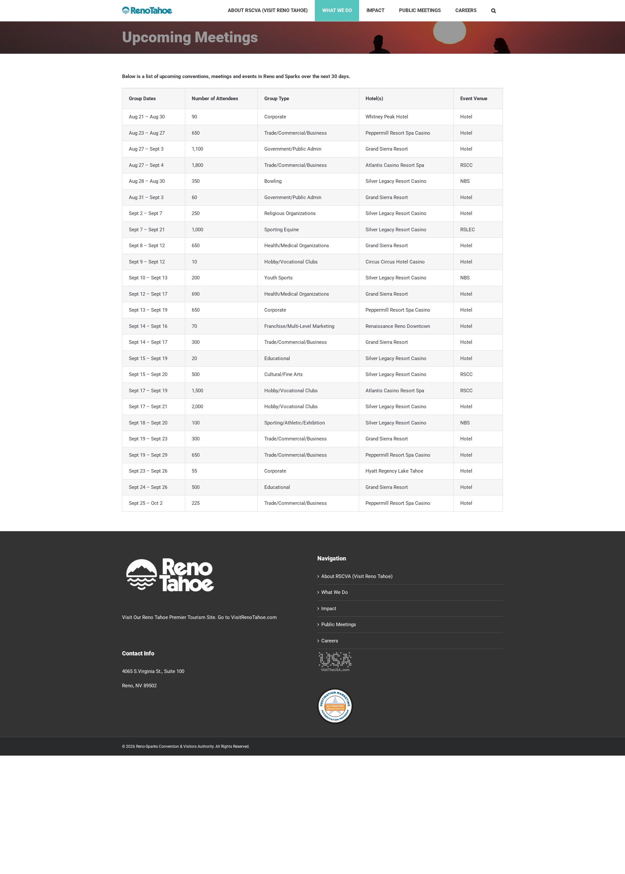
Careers (329, 641)
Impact (328, 609)
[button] (493, 10)
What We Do (334, 592)
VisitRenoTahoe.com (254, 617)
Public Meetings (338, 624)
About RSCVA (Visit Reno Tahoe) (357, 576)
